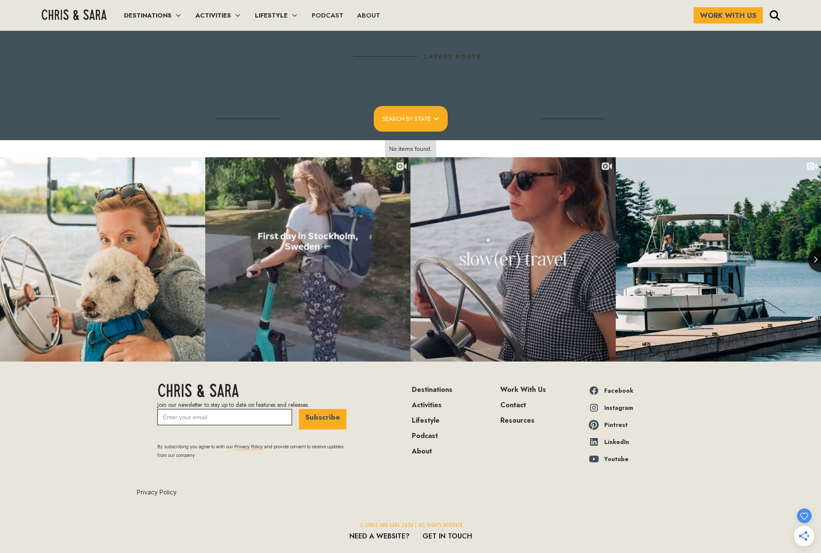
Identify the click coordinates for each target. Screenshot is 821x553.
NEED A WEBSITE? (379, 536)
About (422, 451)
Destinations (432, 389)
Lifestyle (426, 420)
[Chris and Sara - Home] (74, 15)
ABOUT (368, 15)
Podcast (425, 436)
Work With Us (523, 389)
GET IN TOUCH (447, 536)
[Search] (775, 15)
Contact (513, 405)
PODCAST (327, 15)
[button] (153, 15)
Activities (427, 405)
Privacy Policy (157, 492)
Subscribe (322, 417)
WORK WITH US (728, 15)
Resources (517, 420)
